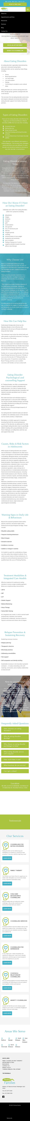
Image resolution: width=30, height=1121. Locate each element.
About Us (3, 13)
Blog (2, 27)
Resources (4, 20)
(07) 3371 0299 (8, 1090)
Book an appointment (15, 45)
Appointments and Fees (7, 17)
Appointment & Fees (8, 1062)
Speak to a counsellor (15, 50)
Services (3, 24)
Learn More (7, 858)
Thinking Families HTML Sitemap (11, 1069)
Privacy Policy (6, 1067)
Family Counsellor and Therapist (12, 1060)
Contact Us (4, 31)
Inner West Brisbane (25, 1040)
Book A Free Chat (15, 4)
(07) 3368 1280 (8, 1093)
